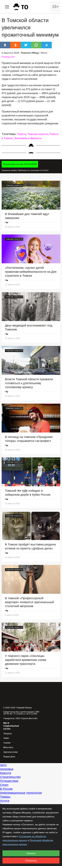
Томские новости (37, 134)
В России (6, 788)
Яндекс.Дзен (9, 757)
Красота (5, 773)
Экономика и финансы (28, 138)
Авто (3, 765)
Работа (21, 134)
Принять (31, 853)
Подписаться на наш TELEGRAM (20, 164)
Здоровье (6, 769)
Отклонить (31, 860)
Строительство (10, 777)
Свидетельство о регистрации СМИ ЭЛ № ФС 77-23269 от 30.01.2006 (21, 713)
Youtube (7, 743)
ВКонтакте (8, 747)
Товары (5, 796)
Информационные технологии (21, 792)
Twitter (6, 738)
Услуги (4, 800)
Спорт (4, 785)
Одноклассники (10, 752)
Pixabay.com (8, 56)
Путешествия (9, 781)
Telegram (7, 734)
